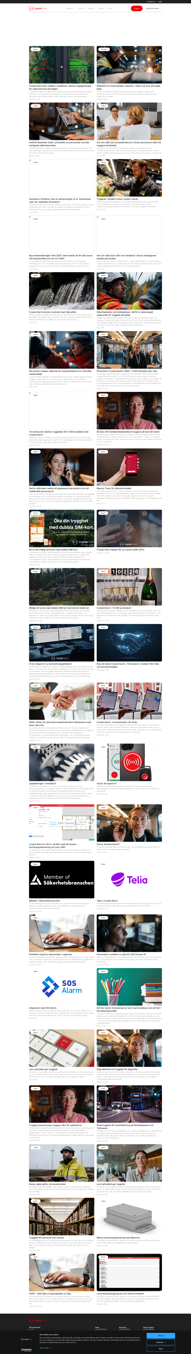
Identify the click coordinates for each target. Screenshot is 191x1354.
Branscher (69, 8)
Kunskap (104, 49)
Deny (161, 1349)
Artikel (36, 106)
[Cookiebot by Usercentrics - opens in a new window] (26, 1350)
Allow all (161, 1336)
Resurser (91, 8)
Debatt (103, 162)
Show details (44, 1348)
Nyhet (36, 49)
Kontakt (101, 8)
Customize (160, 1342)
